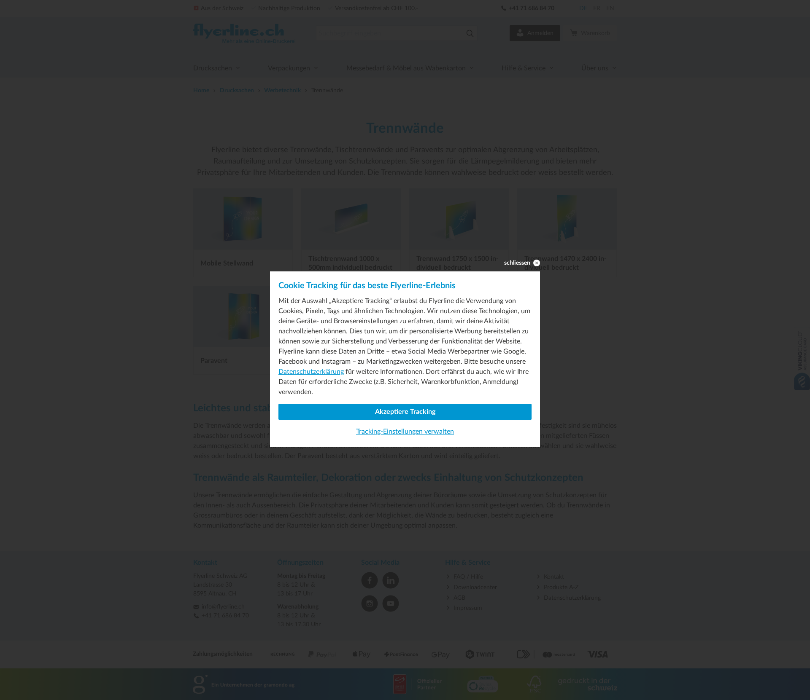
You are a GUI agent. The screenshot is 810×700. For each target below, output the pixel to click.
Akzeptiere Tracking (405, 411)
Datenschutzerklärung (311, 371)
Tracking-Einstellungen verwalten (405, 431)
